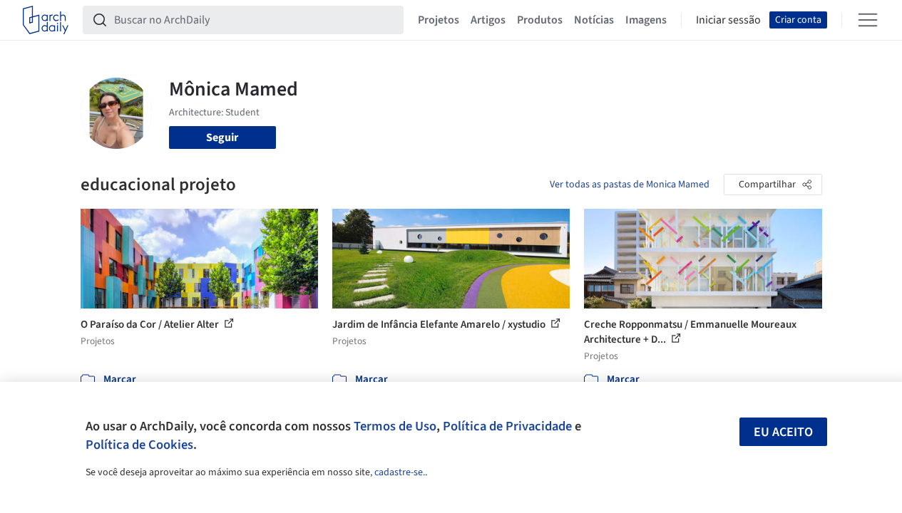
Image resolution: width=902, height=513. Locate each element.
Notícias (594, 20)
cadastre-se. (399, 472)
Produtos (540, 20)
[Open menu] (867, 20)
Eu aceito (783, 432)
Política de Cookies (139, 444)
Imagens (646, 20)
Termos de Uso (395, 426)
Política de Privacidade (507, 426)
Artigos (488, 20)
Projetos (438, 20)
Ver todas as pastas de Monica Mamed (629, 185)
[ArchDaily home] (45, 20)
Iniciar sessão (728, 20)
